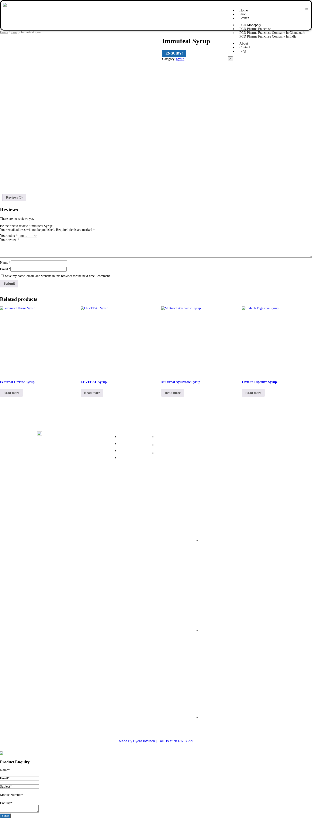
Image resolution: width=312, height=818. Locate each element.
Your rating (9, 235)
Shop (242, 14)
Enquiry (6, 803)
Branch (244, 18)
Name (5, 262)
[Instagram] (55, 474)
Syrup (14, 32)
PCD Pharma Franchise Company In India (267, 36)
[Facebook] (42, 474)
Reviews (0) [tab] (14, 197)
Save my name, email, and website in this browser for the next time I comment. (58, 276)
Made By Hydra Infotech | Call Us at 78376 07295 (156, 741)
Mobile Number (11, 795)
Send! (5, 815)
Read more (11, 393)
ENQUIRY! (174, 53)
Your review (9, 239)
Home (243, 10)
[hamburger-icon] (306, 9)
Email (5, 269)
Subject (6, 786)
